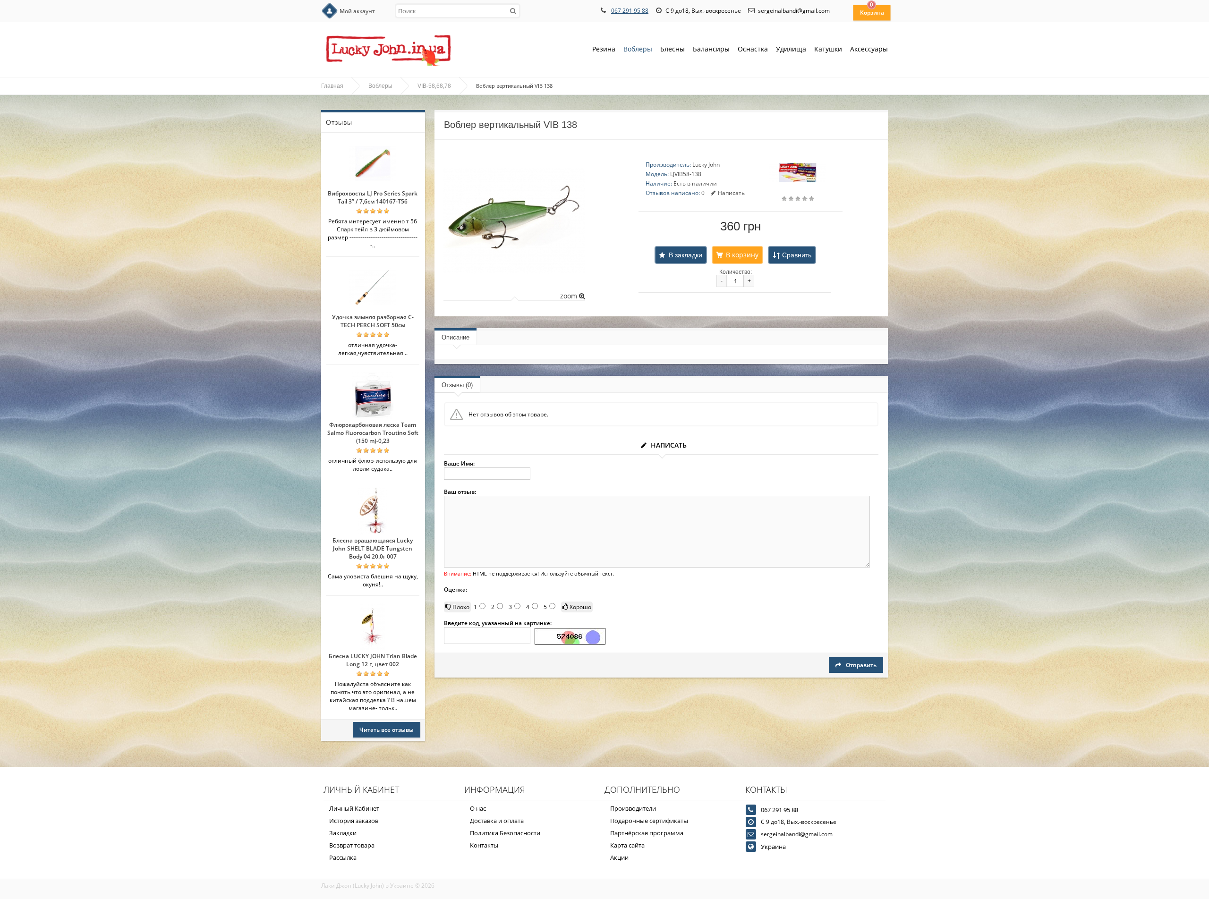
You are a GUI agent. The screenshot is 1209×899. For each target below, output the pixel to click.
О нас (478, 808)
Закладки (343, 833)
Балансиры (711, 48)
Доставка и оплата (497, 820)
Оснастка (753, 48)
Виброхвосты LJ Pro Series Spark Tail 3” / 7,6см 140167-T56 (372, 197)
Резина (603, 48)
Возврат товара (352, 845)
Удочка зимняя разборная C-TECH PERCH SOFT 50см (373, 321)
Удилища (791, 48)
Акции (619, 857)
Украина (773, 846)
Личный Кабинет (354, 808)
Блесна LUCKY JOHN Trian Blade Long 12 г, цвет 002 (373, 660)
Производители (633, 808)
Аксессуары (869, 48)
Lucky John (706, 165)
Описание (455, 337)
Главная (332, 86)
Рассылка (343, 857)
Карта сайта (627, 845)
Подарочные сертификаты (649, 820)
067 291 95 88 (629, 11)
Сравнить (796, 255)
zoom (569, 295)
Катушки (828, 48)
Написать (731, 193)
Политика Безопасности (505, 833)
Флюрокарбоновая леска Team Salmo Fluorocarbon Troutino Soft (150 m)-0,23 (372, 433)
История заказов (353, 820)
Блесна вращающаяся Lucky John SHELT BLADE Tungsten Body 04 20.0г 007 (372, 548)
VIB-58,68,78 (434, 86)
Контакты (484, 845)
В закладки (685, 255)
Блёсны (672, 48)
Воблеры (637, 48)
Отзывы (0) (457, 385)
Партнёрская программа (646, 833)
